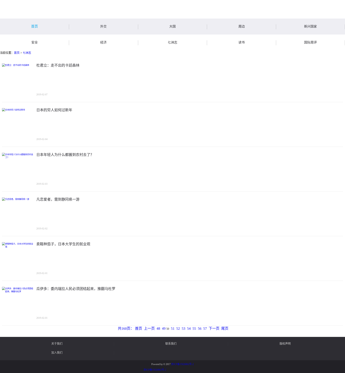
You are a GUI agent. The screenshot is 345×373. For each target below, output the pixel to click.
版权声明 (285, 343)
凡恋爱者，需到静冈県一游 (57, 199)
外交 (103, 26)
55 (194, 329)
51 (172, 329)
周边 (241, 26)
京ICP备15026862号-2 (182, 364)
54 (189, 329)
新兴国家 (310, 26)
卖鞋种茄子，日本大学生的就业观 (63, 244)
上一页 (149, 329)
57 (205, 329)
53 (183, 329)
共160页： (126, 329)
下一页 (214, 329)
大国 (172, 26)
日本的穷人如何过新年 (54, 110)
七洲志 (27, 52)
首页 (34, 26)
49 (164, 329)
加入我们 (56, 352)
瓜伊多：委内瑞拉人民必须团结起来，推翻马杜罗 (75, 289)
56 (199, 329)
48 (158, 329)
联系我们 (170, 343)
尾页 (224, 329)
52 (178, 329)
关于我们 (56, 343)
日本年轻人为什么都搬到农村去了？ (65, 155)
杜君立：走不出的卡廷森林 (57, 65)
